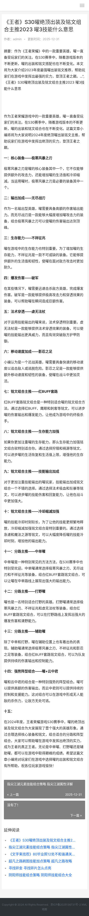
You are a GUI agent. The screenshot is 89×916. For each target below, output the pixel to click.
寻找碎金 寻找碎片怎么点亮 (30, 868)
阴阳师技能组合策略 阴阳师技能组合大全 (40, 875)
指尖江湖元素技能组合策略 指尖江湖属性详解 (43, 847)
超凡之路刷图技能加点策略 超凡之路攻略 (40, 861)
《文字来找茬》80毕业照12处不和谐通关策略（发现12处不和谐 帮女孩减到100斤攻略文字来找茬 (43, 854)
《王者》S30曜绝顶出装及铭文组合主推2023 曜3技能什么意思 (43, 840)
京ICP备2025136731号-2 (66, 904)
